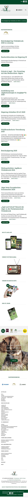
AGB (17, 491)
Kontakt (3, 462)
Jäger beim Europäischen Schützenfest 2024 (11, 188)
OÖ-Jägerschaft (5, 422)
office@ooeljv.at (17, 479)
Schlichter (3, 410)
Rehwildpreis (3, 400)
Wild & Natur (3, 416)
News (2, 394)
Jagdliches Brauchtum (5, 419)
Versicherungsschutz (5, 411)
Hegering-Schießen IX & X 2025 (13, 112)
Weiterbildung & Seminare (5, 448)
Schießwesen (3, 434)
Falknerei (2, 433)
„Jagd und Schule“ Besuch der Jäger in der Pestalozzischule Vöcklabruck (12, 209)
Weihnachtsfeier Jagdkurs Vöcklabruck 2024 (11, 169)
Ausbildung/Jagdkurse (5, 446)
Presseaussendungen (5, 454)
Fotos (2, 458)
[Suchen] (26, 10)
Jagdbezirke (3, 406)
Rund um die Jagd (5, 403)
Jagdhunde (14, 360)
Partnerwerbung (14, 377)
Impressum (4, 491)
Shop (22, 1)
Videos (2, 460)
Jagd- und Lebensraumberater (6, 409)
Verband (2, 424)
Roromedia (14, 494)
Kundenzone (3, 442)
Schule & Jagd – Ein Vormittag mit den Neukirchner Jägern (13, 72)
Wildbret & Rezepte (4, 414)
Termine (2, 395)
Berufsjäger (3, 435)
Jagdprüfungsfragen (5, 447)
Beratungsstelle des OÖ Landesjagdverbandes (9, 426)
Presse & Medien (4, 451)
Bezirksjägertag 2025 (9, 151)
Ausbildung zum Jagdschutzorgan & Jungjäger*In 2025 (14, 93)
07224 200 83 (10, 479)
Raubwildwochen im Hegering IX (14, 57)
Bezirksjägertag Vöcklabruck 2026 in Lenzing (14, 20)
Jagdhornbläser (4, 432)
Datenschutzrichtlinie (11, 491)
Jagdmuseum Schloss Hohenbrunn (7, 427)
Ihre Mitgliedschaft (4, 425)
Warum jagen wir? (4, 415)
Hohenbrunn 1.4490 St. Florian (20, 478)
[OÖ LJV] (14, 473)
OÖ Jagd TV (3, 398)
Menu (20, 10)
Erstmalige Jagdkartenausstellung (7, 439)
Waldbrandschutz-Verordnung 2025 (13, 130)
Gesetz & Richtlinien (4, 407)
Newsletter (3, 399)
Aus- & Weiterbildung (6, 444)
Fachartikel (3, 455)
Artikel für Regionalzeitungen (6, 453)
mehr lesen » (17, 81)
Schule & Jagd (3, 418)
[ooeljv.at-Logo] (14, 8)
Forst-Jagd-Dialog (4, 417)
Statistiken (3, 413)
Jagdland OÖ (3, 405)
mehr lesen (5, 51)
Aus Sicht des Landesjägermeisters (7, 396)
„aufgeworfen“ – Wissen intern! (6, 397)
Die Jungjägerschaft (4, 429)
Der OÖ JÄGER (3, 428)
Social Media (3, 456)
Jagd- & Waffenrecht (5, 408)
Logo (2, 457)
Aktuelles (3, 391)
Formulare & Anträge (6, 437)
